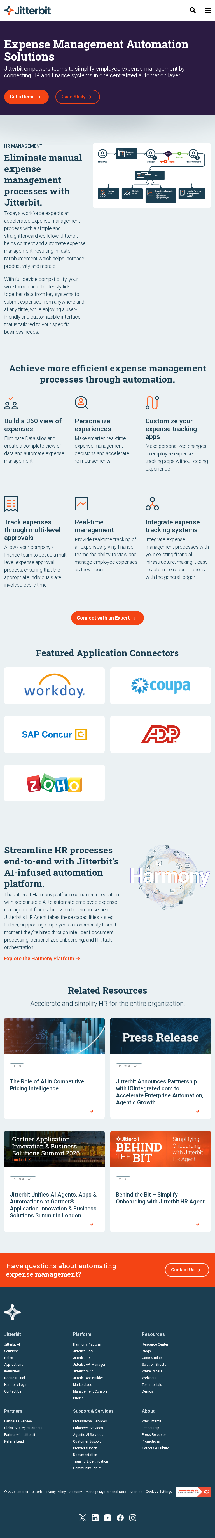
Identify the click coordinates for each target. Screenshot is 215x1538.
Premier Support (85, 1448)
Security (75, 1492)
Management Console (90, 1391)
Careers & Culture (155, 1448)
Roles (8, 1358)
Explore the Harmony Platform (39, 958)
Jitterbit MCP (83, 1371)
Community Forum (87, 1468)
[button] (208, 10)
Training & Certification (90, 1461)
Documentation (85, 1455)
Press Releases (154, 1435)
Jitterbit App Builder (88, 1378)
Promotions (151, 1441)
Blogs (146, 1351)
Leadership (150, 1428)
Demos (147, 1391)
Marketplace (82, 1385)
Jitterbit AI (12, 1344)
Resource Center (155, 1344)
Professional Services (90, 1421)
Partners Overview (18, 1421)
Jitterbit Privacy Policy (49, 1492)
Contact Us (183, 1269)
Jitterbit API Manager (89, 1365)
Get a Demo (22, 96)
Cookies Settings (159, 1492)
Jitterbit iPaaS (83, 1351)
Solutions (11, 1351)
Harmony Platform (87, 1344)
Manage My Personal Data (106, 1492)
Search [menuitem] (192, 10)
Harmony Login (15, 1385)
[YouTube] (107, 1517)
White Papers (152, 1371)
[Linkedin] (95, 1517)
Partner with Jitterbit (19, 1435)
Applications (13, 1365)
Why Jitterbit (151, 1421)
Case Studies (152, 1358)
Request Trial (14, 1378)
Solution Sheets (154, 1365)
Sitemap (136, 1492)
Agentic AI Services (88, 1435)
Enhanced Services (88, 1428)
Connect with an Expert (103, 618)
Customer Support (87, 1441)
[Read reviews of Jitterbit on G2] (193, 1492)
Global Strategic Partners (23, 1428)
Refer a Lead (14, 1441)
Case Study (73, 96)
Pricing (78, 1398)
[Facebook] (120, 1517)
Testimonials (152, 1385)
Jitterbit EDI (82, 1358)
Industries (12, 1371)
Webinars (149, 1378)
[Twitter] (82, 1517)
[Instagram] (132, 1517)
